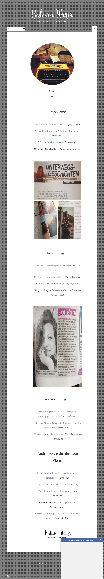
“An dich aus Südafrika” (49, 484)
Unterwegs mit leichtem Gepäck (49, 124)
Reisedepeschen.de (66, 502)
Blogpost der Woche (43, 434)
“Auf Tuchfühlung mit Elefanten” (54, 490)
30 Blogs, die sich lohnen (48, 283)
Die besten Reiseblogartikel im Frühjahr (55, 265)
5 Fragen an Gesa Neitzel (50, 142)
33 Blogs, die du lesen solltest (48, 276)
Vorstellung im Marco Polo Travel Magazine (57, 131)
